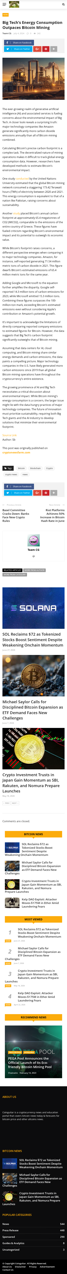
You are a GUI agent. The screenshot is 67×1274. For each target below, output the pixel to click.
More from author (34, 570)
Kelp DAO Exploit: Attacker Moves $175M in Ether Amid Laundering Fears (40, 902)
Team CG (6, 33)
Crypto (49, 468)
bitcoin (21, 468)
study (16, 213)
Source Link (9, 435)
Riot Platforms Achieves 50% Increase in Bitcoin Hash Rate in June (52, 515)
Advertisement (47, 1266)
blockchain (35, 468)
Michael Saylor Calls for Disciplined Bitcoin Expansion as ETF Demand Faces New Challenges (32, 710)
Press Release (15, 1052)
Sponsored (29, 1052)
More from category (15, 574)
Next (14, 803)
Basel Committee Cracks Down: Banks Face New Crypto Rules (15, 515)
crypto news (11, 474)
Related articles (12, 570)
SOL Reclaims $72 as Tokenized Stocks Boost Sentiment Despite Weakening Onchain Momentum (32, 639)
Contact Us (7, 1269)
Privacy (33, 1266)
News (5, 14)
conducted (22, 178)
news (25, 474)
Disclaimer (20, 1266)
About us (7, 1266)
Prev (7, 803)
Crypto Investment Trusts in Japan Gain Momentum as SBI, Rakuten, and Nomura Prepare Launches (31, 783)
